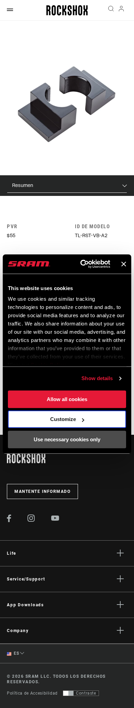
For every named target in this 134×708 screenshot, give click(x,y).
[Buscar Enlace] (110, 10)
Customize (63, 419)
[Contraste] (68, 693)
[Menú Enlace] (10, 10)
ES (16, 653)
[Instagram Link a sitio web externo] (31, 520)
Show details (97, 378)
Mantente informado (42, 491)
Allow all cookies (67, 399)
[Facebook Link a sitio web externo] (9, 520)
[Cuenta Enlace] (121, 10)
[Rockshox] (67, 10)
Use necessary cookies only (67, 439)
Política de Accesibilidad (32, 693)
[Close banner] (123, 264)
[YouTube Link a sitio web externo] (55, 519)
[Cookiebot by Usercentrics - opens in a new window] (82, 263)
